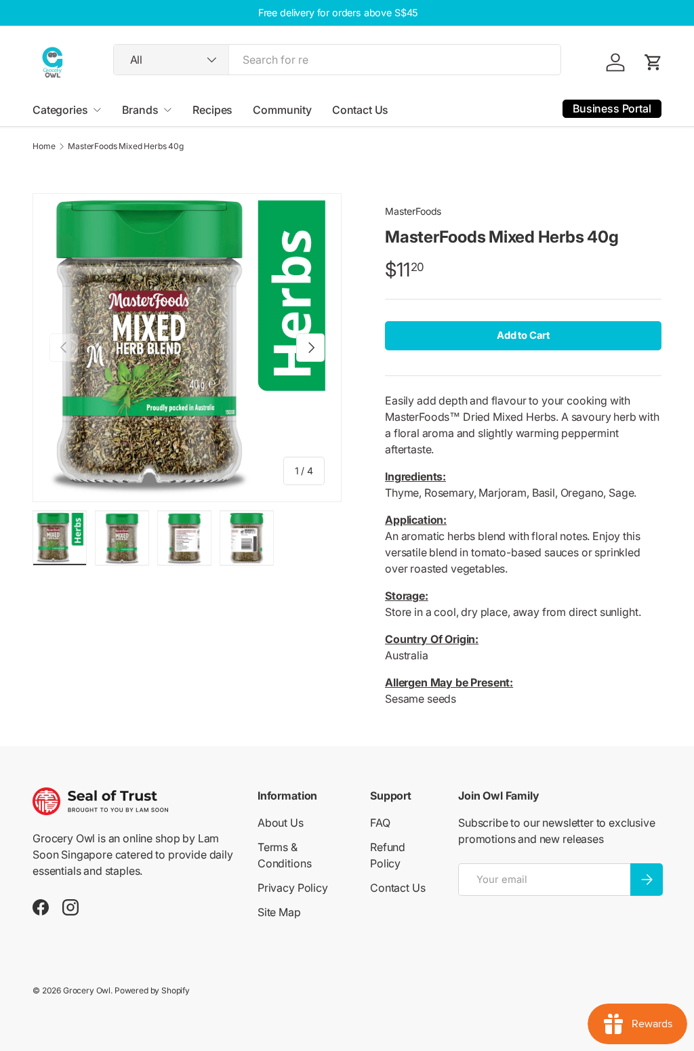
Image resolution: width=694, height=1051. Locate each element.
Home (44, 146)
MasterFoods (413, 211)
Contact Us (360, 110)
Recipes (212, 110)
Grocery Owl (86, 990)
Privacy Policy (293, 887)
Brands (140, 110)
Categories (60, 110)
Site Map (279, 912)
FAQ (380, 822)
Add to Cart (523, 335)
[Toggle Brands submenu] (167, 110)
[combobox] (337, 60)
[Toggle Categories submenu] (97, 110)
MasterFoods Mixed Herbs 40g (126, 146)
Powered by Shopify (152, 990)
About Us (281, 822)
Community (282, 110)
